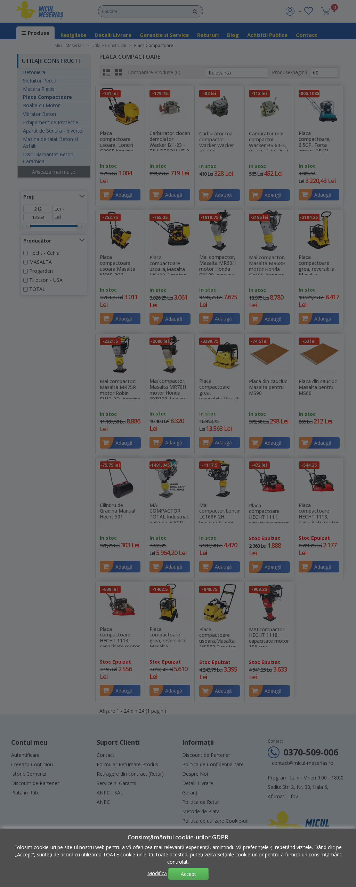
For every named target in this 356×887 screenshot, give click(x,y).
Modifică (157, 873)
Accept (188, 874)
